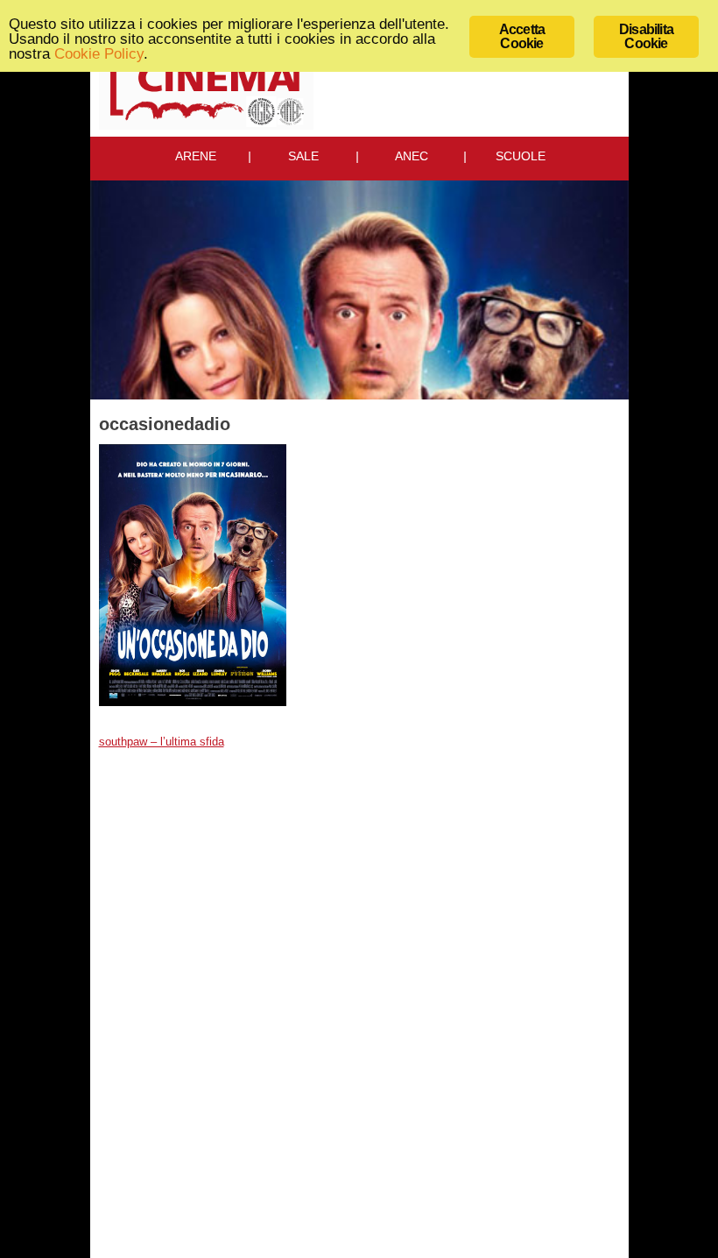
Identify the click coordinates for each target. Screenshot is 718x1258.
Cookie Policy (99, 54)
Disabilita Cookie (646, 36)
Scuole (521, 156)
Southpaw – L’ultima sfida (161, 742)
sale (303, 156)
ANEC (411, 156)
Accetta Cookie (522, 36)
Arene (195, 156)
